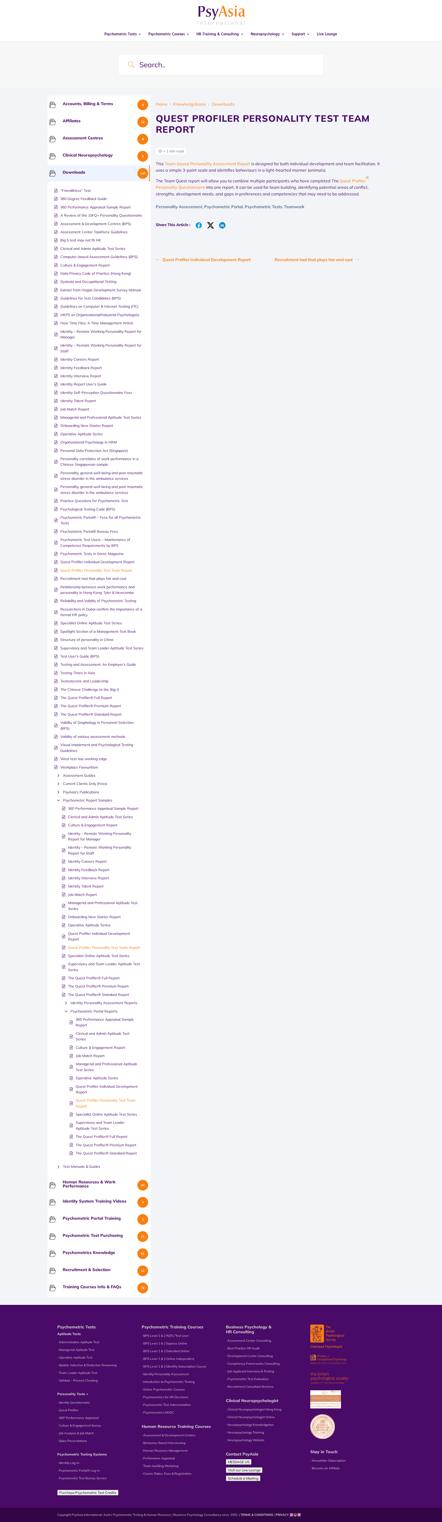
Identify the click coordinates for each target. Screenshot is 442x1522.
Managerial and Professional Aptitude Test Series (103, 906)
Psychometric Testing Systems (82, 1454)
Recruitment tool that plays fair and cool (313, 259)
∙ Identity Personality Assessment (165, 1374)
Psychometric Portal (223, 206)
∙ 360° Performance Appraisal (78, 1418)
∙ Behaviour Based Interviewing (163, 1443)
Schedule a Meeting (243, 1478)
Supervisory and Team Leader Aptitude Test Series (104, 967)
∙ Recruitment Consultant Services (249, 1386)
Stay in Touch (324, 1451)
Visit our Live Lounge (244, 1470)
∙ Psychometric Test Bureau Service (82, 1478)
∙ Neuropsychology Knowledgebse (250, 1425)
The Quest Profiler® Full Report (94, 978)
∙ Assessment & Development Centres (168, 1435)
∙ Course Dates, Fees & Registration (167, 1473)
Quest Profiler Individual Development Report (99, 936)
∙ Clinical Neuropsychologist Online (250, 1417)
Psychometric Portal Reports (94, 1011)
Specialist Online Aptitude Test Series (98, 955)
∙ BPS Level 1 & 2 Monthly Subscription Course (174, 1366)
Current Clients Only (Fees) (85, 783)
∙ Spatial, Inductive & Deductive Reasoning (87, 1365)
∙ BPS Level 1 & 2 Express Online (164, 1343)
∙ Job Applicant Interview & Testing (250, 1371)
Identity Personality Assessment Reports (104, 1003)
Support (298, 34)
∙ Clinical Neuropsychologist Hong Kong (253, 1409)
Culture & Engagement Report (92, 825)
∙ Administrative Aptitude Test (78, 1342)
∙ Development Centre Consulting (249, 1356)
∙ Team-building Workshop (160, 1466)
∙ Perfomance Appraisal (158, 1458)
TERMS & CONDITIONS (256, 1515)
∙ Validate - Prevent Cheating (77, 1380)
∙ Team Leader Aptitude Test (77, 1373)
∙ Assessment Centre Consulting (248, 1340)
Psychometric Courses (166, 34)
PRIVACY (282, 1515)
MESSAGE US (238, 1462)
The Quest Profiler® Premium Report (98, 986)
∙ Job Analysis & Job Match (75, 1433)
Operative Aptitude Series (89, 925)
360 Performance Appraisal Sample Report (103, 808)
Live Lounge (327, 34)
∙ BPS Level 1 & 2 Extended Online (166, 1351)
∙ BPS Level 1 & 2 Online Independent (168, 1359)
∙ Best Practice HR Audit (243, 1348)
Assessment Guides (79, 775)
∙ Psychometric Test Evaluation (247, 1379)
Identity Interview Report (88, 878)
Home (162, 104)
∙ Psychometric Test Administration (166, 1405)
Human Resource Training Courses (176, 1426)
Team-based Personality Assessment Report (207, 163)
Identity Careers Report (87, 861)
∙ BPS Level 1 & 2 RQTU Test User (165, 1336)
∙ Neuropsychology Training (245, 1432)
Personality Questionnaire (180, 187)
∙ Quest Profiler (67, 1410)
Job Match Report (82, 894)
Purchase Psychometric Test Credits (87, 1493)
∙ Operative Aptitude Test (74, 1357)
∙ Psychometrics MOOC (158, 1412)
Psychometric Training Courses (172, 1326)
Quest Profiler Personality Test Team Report (104, 947)
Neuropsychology (265, 34)
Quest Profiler (353, 180)
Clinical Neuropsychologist (252, 1400)
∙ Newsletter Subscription (328, 1460)
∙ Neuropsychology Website (245, 1440)
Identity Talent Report (86, 886)
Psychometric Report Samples (87, 800)
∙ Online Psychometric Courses (163, 1389)
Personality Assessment (179, 206)
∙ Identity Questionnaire (73, 1402)
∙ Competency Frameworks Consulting (253, 1363)
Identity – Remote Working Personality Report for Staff (99, 850)
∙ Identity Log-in (68, 1463)
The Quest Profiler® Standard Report (98, 994)
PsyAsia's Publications (81, 792)
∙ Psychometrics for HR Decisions (165, 1397)
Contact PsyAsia (242, 1454)
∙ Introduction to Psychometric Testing (168, 1382)
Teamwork (294, 206)
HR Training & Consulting (217, 34)
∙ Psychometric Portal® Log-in (78, 1470)
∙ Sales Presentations (72, 1441)
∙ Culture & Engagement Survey (79, 1425)
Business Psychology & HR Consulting (248, 1329)
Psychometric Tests (120, 34)
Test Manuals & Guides (81, 1166)
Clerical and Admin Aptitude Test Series (100, 817)
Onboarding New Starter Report (94, 917)
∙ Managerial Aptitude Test (75, 1350)
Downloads (223, 104)
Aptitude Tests (69, 1334)
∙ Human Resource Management (164, 1450)
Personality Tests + (72, 1394)
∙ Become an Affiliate (325, 1468)
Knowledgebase (189, 104)
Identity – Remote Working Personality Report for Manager (99, 836)
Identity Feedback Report (88, 870)
